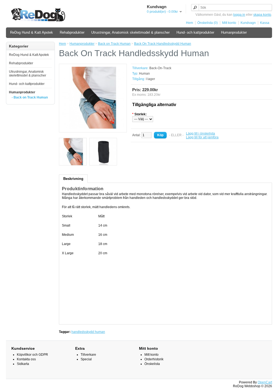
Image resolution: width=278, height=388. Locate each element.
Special (86, 359)
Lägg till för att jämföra (202, 137)
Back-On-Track (160, 68)
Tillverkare (88, 355)
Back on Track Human (114, 44)
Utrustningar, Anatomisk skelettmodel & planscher (130, 32)
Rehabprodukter (72, 32)
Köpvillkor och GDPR (32, 355)
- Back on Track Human (30, 97)
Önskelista (152, 364)
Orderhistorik (153, 359)
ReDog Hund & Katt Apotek (31, 32)
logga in (239, 15)
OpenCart (265, 382)
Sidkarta (23, 364)
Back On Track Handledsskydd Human (162, 44)
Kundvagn (248, 23)
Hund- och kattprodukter (195, 32)
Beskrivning (73, 179)
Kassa (264, 23)
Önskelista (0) (207, 23)
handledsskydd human (88, 332)
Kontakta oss (26, 359)
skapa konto (262, 15)
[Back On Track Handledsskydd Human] (93, 127)
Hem (189, 23)
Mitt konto (229, 23)
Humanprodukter (234, 32)
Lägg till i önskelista (200, 133)
